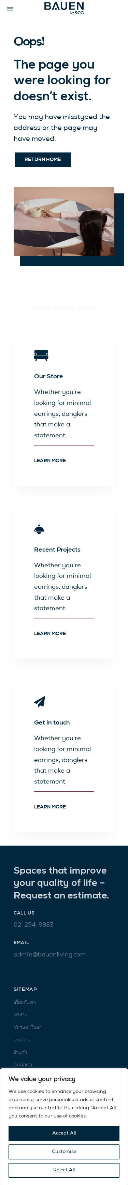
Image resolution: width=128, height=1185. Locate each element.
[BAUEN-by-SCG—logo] (64, 4)
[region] (64, 1126)
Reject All (64, 1170)
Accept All (64, 1133)
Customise (64, 1151)
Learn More (50, 461)
